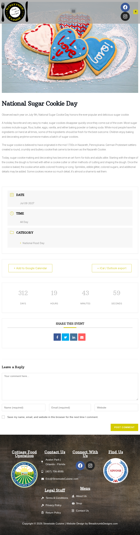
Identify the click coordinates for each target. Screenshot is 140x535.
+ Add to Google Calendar (30, 268)
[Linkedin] (73, 337)
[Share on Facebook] (57, 337)
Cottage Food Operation (24, 454)
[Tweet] (65, 337)
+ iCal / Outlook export (111, 268)
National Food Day (33, 243)
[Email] (81, 337)
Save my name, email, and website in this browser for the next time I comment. (52, 417)
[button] (73, 11)
